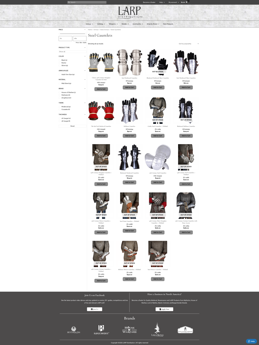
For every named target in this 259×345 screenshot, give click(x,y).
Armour (88, 24)
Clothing (100, 24)
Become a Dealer (149, 2)
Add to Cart (157, 87)
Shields (124, 24)
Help (161, 2)
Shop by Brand (152, 24)
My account (173, 2)
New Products (168, 24)
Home (90, 29)
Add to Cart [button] (101, 89)
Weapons (112, 24)
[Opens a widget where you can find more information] (251, 341)
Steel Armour (104, 29)
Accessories (137, 24)
